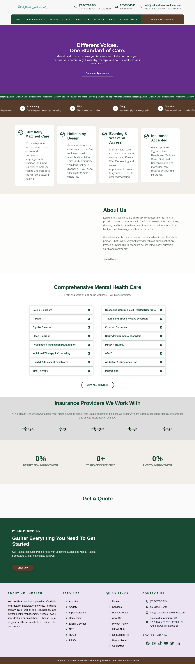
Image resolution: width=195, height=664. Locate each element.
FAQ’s (112, 19)
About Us (81, 19)
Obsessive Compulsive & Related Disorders (130, 310)
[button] (35, 19)
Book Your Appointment (97, 73)
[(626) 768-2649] (75, 7)
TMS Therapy (40, 370)
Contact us (127, 19)
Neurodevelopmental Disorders (123, 336)
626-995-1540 (127, 5)
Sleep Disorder (41, 336)
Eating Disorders (42, 310)
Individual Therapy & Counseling (52, 353)
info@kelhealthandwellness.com (163, 5)
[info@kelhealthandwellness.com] (141, 7)
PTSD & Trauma (114, 344)
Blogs (97, 19)
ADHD (108, 353)
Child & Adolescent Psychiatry (50, 362)
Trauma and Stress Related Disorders (126, 318)
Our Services (34, 19)
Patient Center (59, 19)
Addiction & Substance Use (121, 362)
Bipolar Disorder (42, 327)
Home (18, 19)
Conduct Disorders (116, 327)
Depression (112, 370)
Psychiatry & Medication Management (54, 344)
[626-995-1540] (116, 7)
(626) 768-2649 (87, 5)
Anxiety (37, 318)
